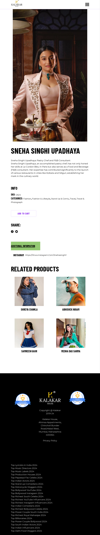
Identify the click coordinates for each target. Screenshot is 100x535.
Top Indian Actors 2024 (23, 481)
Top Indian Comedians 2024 (25, 506)
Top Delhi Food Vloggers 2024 (26, 531)
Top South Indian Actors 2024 (26, 524)
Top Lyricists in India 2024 (24, 465)
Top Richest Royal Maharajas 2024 (28, 515)
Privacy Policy (50, 440)
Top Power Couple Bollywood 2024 (29, 521)
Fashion (27, 198)
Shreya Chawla (29, 309)
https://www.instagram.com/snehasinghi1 (45, 255)
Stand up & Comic (60, 198)
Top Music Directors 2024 (24, 468)
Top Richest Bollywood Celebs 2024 (29, 509)
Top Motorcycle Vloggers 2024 (26, 487)
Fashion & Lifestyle (41, 198)
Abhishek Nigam (70, 309)
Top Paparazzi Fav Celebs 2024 (26, 477)
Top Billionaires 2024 (21, 518)
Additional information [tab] (23, 246)
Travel (73, 198)
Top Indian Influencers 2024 (25, 528)
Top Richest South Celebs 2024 (27, 496)
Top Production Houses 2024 (26, 474)
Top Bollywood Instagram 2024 (27, 493)
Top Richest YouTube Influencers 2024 (31, 499)
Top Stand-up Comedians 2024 (27, 484)
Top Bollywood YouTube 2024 (26, 490)
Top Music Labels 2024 (22, 471)
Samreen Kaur (29, 351)
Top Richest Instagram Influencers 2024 (31, 502)
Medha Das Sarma (70, 351)
